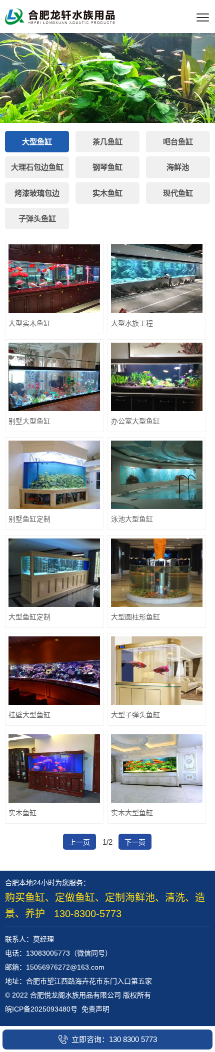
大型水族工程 (132, 323)
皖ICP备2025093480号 (41, 1009)
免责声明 (96, 1009)
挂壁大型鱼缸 (29, 715)
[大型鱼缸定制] (54, 572)
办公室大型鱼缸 (135, 421)
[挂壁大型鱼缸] (54, 670)
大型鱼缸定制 (29, 617)
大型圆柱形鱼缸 (135, 617)
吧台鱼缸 (178, 141)
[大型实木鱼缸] (54, 278)
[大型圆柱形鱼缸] (156, 572)
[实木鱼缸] (54, 768)
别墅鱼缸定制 (29, 519)
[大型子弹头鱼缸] (156, 670)
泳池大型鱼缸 (132, 519)
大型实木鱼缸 (29, 323)
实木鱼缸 (107, 193)
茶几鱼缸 (107, 141)
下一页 (135, 842)
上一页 (79, 842)
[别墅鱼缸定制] (54, 475)
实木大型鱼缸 (132, 813)
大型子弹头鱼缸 (135, 715)
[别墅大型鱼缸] (54, 377)
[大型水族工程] (156, 278)
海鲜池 (177, 167)
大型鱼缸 (37, 141)
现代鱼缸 (178, 193)
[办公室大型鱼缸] (156, 377)
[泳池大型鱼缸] (156, 475)
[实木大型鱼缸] (156, 768)
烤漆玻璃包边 (37, 193)
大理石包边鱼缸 (37, 167)
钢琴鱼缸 (107, 167)
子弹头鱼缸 (37, 218)
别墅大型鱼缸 (29, 421)
